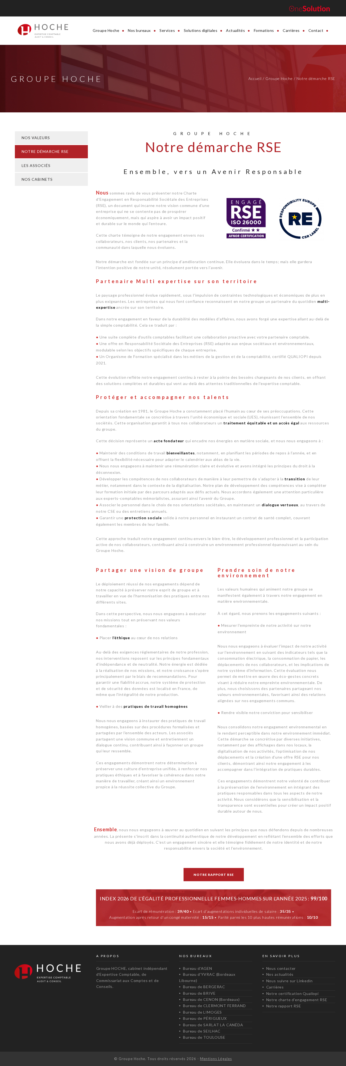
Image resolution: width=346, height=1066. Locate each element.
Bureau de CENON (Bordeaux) (211, 999)
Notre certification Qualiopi (292, 993)
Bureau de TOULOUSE (204, 1037)
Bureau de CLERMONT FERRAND (214, 1005)
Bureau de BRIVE (199, 993)
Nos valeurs (36, 137)
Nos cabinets (37, 179)
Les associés (36, 165)
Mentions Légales (216, 1059)
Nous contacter (281, 968)
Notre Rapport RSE (214, 875)
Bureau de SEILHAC (202, 1031)
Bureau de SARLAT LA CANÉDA (213, 1025)
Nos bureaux (139, 30)
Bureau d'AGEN (197, 968)
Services (167, 30)
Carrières (291, 30)
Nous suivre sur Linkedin (289, 980)
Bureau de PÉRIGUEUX (205, 1018)
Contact (316, 30)
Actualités (235, 30)
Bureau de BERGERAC (204, 986)
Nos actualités (280, 974)
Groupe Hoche (106, 30)
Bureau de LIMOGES (202, 1012)
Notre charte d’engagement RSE (296, 999)
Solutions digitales (201, 30)
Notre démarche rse (45, 151)
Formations (264, 30)
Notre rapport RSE (283, 1006)
